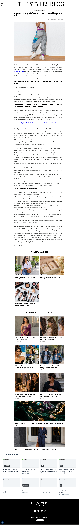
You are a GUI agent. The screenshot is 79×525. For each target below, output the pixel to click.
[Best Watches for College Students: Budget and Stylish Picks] (52, 354)
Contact (38, 517)
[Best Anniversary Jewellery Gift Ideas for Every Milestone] (52, 265)
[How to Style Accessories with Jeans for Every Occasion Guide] (27, 265)
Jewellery (44, 274)
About (33, 517)
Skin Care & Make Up (21, 301)
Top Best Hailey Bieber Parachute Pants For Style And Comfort (39, 123)
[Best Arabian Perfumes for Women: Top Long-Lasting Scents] (27, 382)
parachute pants (19, 71)
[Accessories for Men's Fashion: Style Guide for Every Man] (52, 382)
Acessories (19, 274)
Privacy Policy (45, 517)
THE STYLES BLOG (39, 504)
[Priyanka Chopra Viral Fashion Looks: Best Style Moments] (27, 354)
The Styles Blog (41, 4)
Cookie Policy (40, 519)
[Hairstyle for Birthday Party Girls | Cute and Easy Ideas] (52, 326)
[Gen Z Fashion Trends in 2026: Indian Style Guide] (27, 326)
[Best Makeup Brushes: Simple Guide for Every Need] (27, 292)
